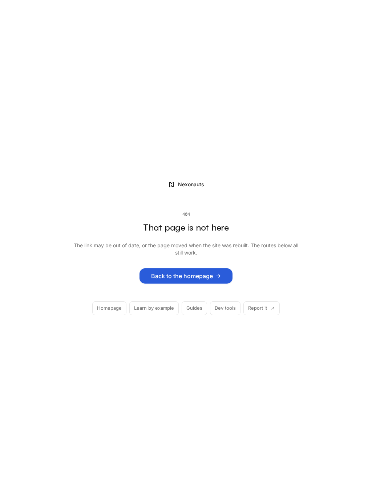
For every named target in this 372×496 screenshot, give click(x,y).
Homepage (109, 308)
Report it (257, 308)
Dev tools (225, 308)
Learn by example (154, 308)
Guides (194, 308)
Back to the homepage (182, 276)
